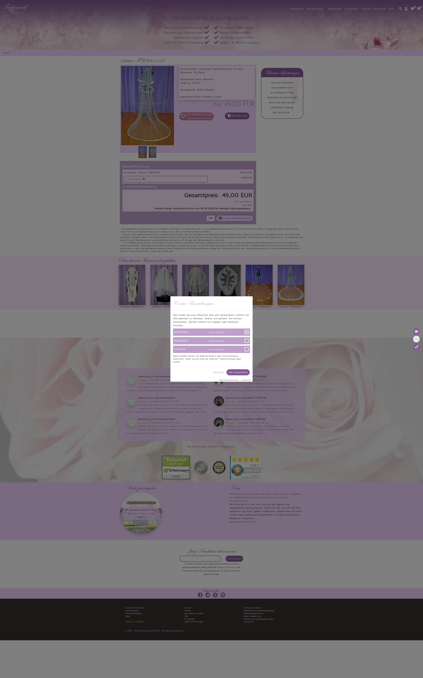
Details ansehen (217, 332)
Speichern (218, 372)
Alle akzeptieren (238, 372)
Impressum (246, 380)
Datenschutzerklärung (228, 380)
